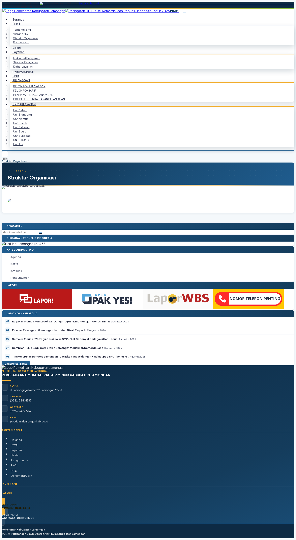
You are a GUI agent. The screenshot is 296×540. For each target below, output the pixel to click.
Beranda (16, 439)
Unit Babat (20, 110)
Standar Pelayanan (25, 62)
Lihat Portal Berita (15, 363)
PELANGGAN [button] (21, 80)
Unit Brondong (22, 114)
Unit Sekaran (21, 127)
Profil (5, 158)
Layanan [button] (18, 52)
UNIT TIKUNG (21, 140)
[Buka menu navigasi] (184, 12)
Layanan (16, 450)
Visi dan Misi (20, 33)
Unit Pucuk (20, 123)
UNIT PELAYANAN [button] (24, 104)
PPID (14, 470)
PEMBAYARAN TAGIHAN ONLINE (33, 94)
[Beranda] (5, 154)
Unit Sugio (19, 131)
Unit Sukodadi (22, 135)
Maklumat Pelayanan (26, 58)
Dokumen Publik (23, 71)
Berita (15, 455)
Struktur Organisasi (25, 38)
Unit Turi (18, 144)
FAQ (14, 465)
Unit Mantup (21, 118)
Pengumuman (20, 460)
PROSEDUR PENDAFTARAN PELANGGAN (39, 99)
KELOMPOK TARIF (24, 90)
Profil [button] (16, 23)
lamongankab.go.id (89, 3)
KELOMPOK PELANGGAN (29, 86)
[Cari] (40, 233)
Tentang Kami (22, 29)
